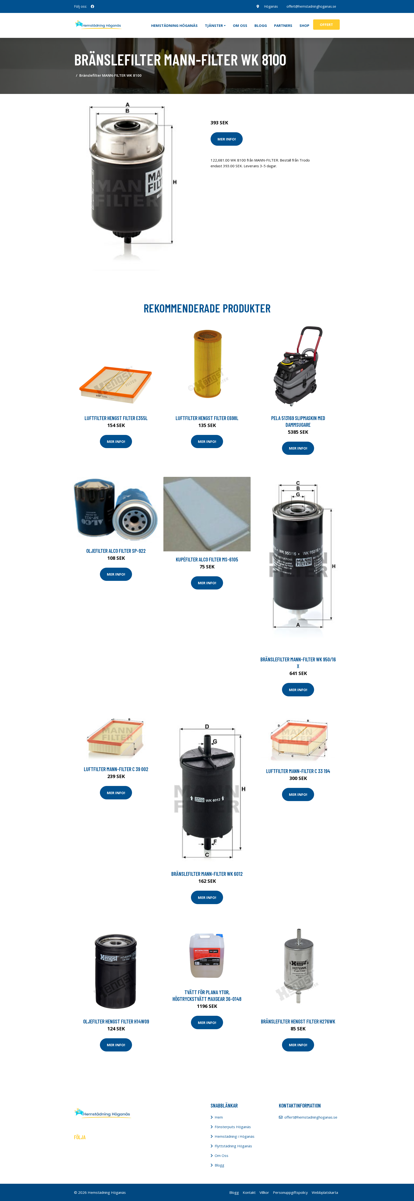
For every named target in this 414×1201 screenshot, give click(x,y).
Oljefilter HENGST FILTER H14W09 (116, 1021)
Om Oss (221, 1155)
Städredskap (242, 102)
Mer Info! (227, 139)
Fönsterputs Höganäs (233, 1126)
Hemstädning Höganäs (174, 25)
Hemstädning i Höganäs (234, 1136)
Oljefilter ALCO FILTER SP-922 (116, 551)
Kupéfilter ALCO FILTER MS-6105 (207, 559)
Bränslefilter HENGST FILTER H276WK (298, 1021)
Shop (304, 25)
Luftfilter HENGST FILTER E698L (207, 418)
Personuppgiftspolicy (290, 1192)
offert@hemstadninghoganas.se (311, 6)
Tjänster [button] (214, 25)
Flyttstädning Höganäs (233, 1145)
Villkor (264, 1192)
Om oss (240, 25)
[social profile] (92, 6)
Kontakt (249, 1192)
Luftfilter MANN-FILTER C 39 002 (116, 769)
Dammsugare (266, 102)
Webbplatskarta (325, 1192)
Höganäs (271, 6)
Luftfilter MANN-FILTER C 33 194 (298, 771)
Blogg (260, 25)
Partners (283, 25)
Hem (219, 1117)
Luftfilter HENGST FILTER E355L (116, 418)
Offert (326, 24)
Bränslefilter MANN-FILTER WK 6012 (207, 874)
